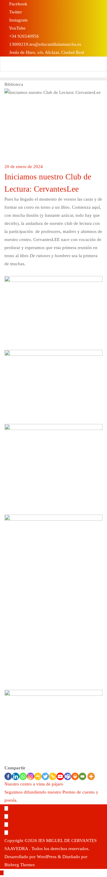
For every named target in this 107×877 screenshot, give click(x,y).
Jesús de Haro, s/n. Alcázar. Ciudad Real (46, 52)
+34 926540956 (23, 36)
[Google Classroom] (38, 776)
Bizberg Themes (19, 864)
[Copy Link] (52, 776)
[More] (91, 776)
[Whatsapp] (23, 776)
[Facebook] (8, 776)
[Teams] (67, 776)
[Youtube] (60, 776)
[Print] (75, 776)
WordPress (46, 856)
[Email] (82, 776)
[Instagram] (30, 776)
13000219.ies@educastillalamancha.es (44, 44)
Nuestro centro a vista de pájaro (33, 784)
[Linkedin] (15, 776)
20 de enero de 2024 (23, 166)
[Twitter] (45, 776)
